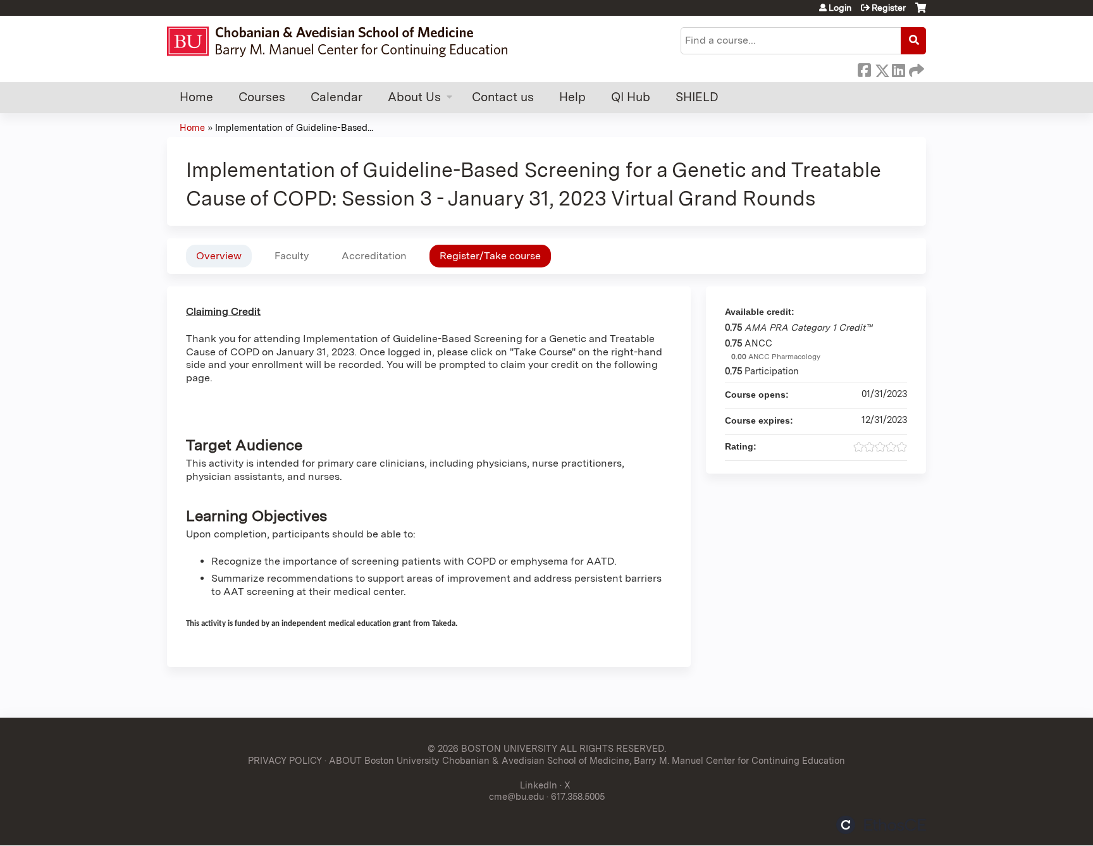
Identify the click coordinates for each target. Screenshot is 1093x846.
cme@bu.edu (516, 796)
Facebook (864, 68)
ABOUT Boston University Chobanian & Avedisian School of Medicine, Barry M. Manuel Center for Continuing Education (587, 760)
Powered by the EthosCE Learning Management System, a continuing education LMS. (881, 825)
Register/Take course (490, 256)
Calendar (336, 97)
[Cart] (920, 12)
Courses (261, 97)
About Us (414, 97)
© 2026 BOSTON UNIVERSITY (492, 748)
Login (840, 7)
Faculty (292, 256)
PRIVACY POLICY (285, 760)
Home (196, 97)
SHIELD (697, 97)
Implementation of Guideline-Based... (294, 127)
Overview (219, 256)
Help (572, 97)
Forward (915, 68)
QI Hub (630, 97)
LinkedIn (898, 68)
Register (889, 7)
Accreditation (374, 256)
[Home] (343, 41)
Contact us (503, 97)
